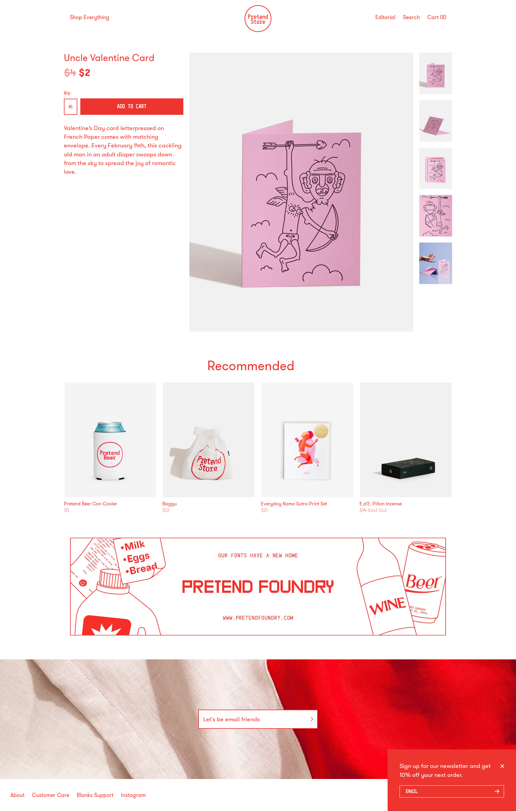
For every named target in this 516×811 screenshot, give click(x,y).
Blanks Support (95, 795)
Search (411, 17)
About (17, 795)
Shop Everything (89, 17)
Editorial (385, 17)
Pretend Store (258, 30)
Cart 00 (436, 17)
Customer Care (50, 795)
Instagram (133, 795)
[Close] (502, 766)
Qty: (68, 93)
